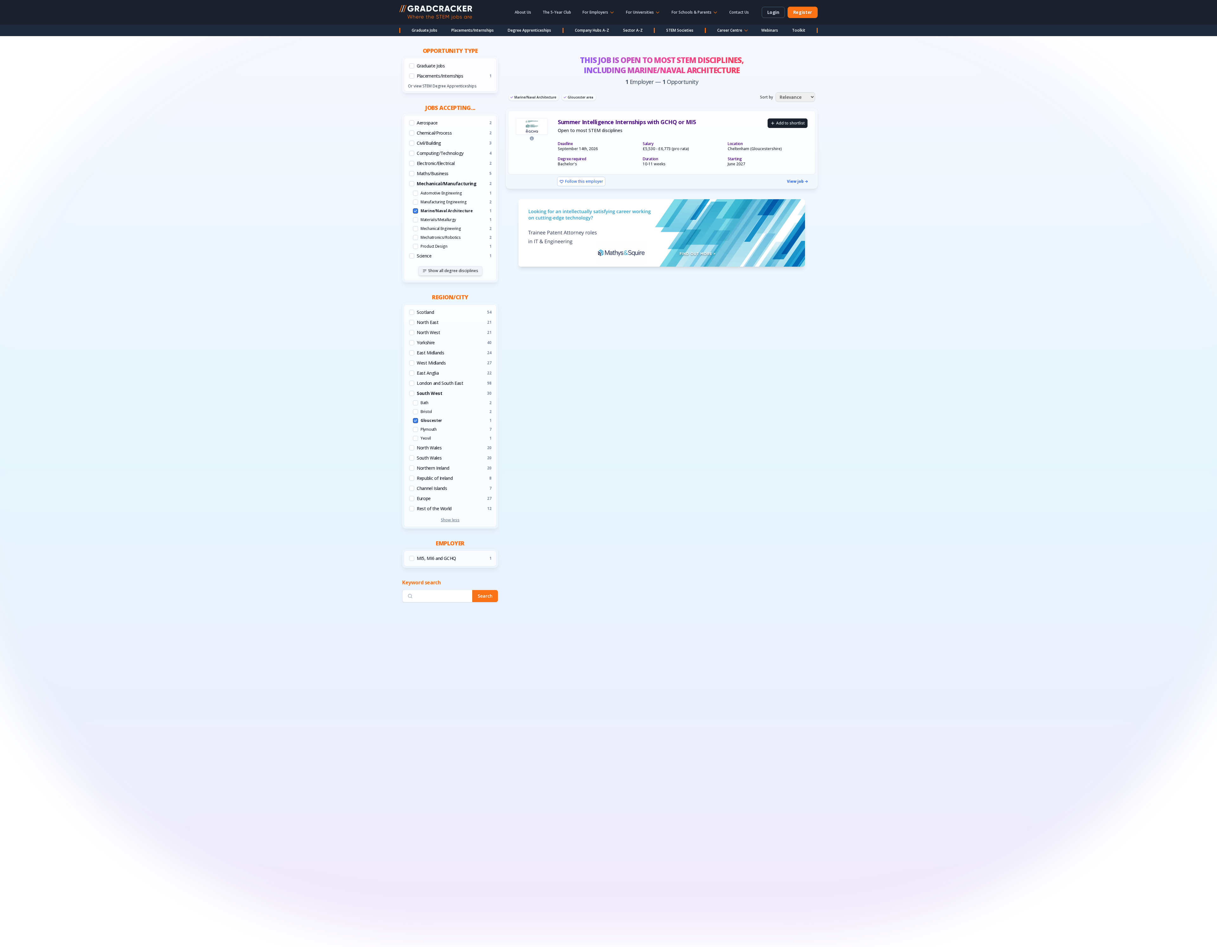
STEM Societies (679, 30)
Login (773, 12)
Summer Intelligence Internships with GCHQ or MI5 (627, 122)
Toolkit (798, 30)
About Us (523, 12)
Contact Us (739, 12)
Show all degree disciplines (453, 270)
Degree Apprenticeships (529, 30)
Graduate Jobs (424, 30)
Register (802, 12)
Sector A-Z (633, 30)
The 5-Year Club (557, 12)
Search (485, 596)
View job (795, 181)
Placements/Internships (472, 30)
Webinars (769, 30)
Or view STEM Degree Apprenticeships (442, 86)
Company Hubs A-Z (592, 30)
